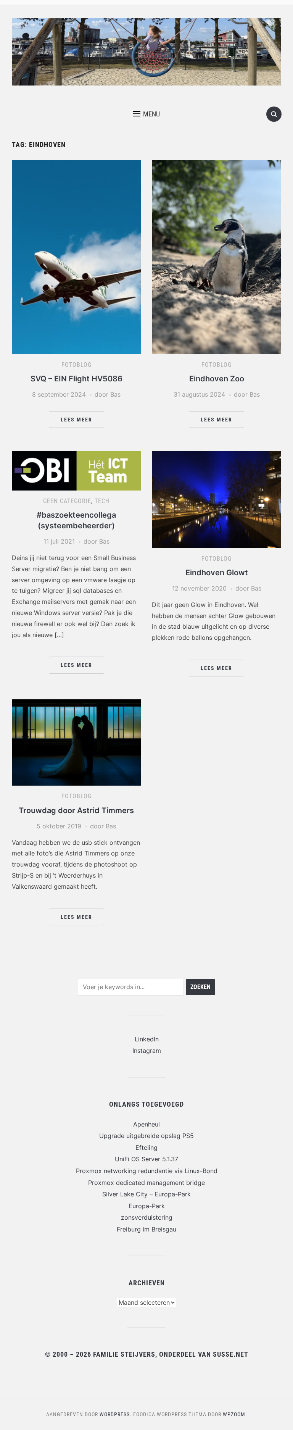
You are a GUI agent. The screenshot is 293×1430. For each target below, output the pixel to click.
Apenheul (146, 1124)
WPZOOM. (235, 1414)
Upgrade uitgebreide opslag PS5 (146, 1135)
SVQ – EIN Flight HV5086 (76, 378)
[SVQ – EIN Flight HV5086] (76, 256)
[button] (146, 114)
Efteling (146, 1147)
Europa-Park (147, 1206)
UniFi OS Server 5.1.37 (146, 1159)
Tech (102, 501)
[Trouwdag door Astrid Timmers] (76, 742)
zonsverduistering (146, 1217)
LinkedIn (147, 1039)
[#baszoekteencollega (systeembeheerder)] (76, 470)
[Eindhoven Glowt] (216, 499)
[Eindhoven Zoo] (216, 256)
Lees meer (76, 419)
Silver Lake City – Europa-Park (146, 1194)
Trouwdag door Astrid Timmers (76, 810)
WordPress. (116, 1414)
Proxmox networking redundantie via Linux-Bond (146, 1171)
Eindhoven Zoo (216, 378)
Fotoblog (76, 364)
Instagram (146, 1050)
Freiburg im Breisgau (146, 1229)
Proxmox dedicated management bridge (146, 1182)
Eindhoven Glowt (216, 572)
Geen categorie (67, 501)
